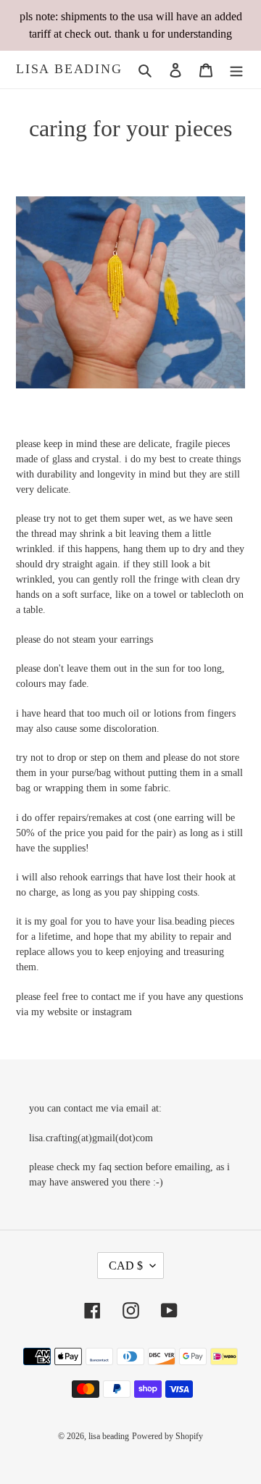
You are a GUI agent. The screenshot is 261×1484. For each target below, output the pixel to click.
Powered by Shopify (167, 1436)
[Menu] (236, 70)
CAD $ (126, 1265)
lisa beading (69, 69)
